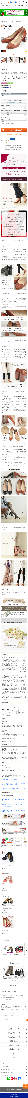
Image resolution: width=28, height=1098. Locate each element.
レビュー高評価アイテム (18, 21)
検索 (24, 2)
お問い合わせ (14, 1041)
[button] (2, 950)
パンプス (3, 997)
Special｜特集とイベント (6, 21)
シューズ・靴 (4, 1002)
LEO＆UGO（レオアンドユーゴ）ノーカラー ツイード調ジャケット (13, 805)
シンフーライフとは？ (14, 1053)
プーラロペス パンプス (19, 19)
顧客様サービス (14, 1045)
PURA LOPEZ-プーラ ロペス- (7, 19)
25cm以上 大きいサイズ (10, 997)
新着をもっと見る (14, 985)
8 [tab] (17, 17)
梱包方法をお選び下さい (6, 105)
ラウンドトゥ (4, 995)
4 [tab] (13, 17)
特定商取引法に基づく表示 (7, 1072)
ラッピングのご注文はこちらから (10, 779)
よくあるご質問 (4, 1066)
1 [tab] (10, 17)
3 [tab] (12, 17)
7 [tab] (16, 17)
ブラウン (7, 1004)
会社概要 (14, 1057)
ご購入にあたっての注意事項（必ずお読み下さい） (14, 788)
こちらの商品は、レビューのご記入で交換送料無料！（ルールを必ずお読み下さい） (13, 784)
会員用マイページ (14, 1049)
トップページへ (4, 1075)
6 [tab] (15, 17)
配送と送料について (14, 1033)
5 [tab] (14, 17)
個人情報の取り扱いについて (7, 1069)
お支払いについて (14, 1029)
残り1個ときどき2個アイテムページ (17, 1013)
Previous (1, 13)
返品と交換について (14, 1037)
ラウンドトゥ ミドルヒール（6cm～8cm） (16, 995)
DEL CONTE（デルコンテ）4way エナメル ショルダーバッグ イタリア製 (13, 811)
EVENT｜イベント (5, 1009)
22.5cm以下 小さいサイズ (11, 999)
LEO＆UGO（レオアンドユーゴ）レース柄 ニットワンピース (13, 800)
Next (26, 13)
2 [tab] (11, 17)
